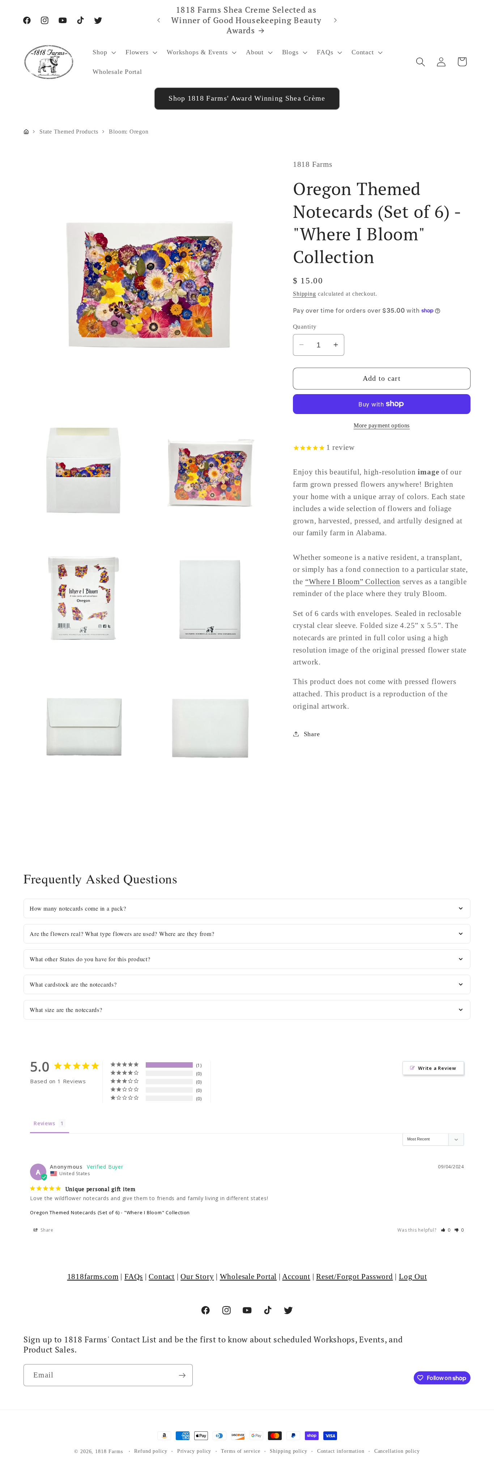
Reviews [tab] (44, 1123)
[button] (103, 52)
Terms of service (240, 1451)
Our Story (197, 1276)
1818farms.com (93, 1276)
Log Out (413, 1276)
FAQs (133, 1276)
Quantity (305, 326)
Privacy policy (194, 1451)
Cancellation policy (397, 1451)
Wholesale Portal (248, 1276)
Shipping (304, 293)
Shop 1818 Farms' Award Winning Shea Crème (247, 98)
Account (296, 1276)
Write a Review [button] (437, 1068)
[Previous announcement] (158, 20)
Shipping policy (288, 1451)
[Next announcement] (336, 20)
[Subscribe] (182, 1375)
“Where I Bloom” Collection (352, 581)
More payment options (382, 425)
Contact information (341, 1451)
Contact (161, 1276)
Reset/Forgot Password (354, 1276)
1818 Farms (109, 1451)
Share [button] (312, 733)
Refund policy (150, 1451)
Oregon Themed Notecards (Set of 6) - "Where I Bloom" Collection (110, 1212)
